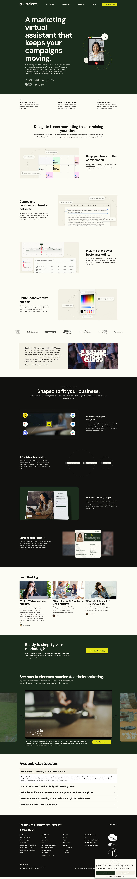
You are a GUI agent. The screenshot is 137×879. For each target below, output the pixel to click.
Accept (105, 872)
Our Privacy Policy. (119, 876)
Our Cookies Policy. (110, 876)
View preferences (125, 872)
